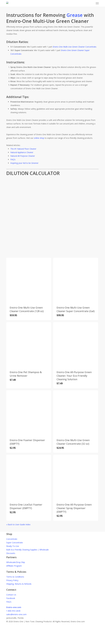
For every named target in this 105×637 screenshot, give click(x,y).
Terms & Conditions (15, 576)
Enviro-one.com (13, 607)
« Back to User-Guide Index (18, 524)
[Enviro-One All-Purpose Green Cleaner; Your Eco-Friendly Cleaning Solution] (75, 344)
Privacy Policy (12, 580)
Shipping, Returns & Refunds (18, 584)
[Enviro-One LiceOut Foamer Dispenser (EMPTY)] (28, 477)
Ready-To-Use (12, 546)
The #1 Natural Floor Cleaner (23, 148)
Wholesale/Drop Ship (15, 562)
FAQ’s (12, 159)
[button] (97, 3)
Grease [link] (75, 15)
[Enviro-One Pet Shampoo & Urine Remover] (28, 344)
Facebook (10, 598)
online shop (39, 138)
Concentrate (11, 539)
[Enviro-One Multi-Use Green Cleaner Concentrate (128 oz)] (28, 280)
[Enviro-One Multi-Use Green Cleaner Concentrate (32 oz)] (75, 412)
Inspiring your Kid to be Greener (24, 163)
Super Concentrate (14, 542)
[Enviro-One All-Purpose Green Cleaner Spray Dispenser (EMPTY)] (75, 477)
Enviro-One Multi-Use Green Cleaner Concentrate (74, 46)
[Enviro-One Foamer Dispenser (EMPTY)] (28, 412)
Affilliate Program (14, 565)
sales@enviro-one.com (16, 614)
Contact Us (11, 594)
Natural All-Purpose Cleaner (22, 156)
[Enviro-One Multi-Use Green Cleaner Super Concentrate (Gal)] (75, 280)
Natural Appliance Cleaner (21, 152)
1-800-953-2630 (13, 611)
